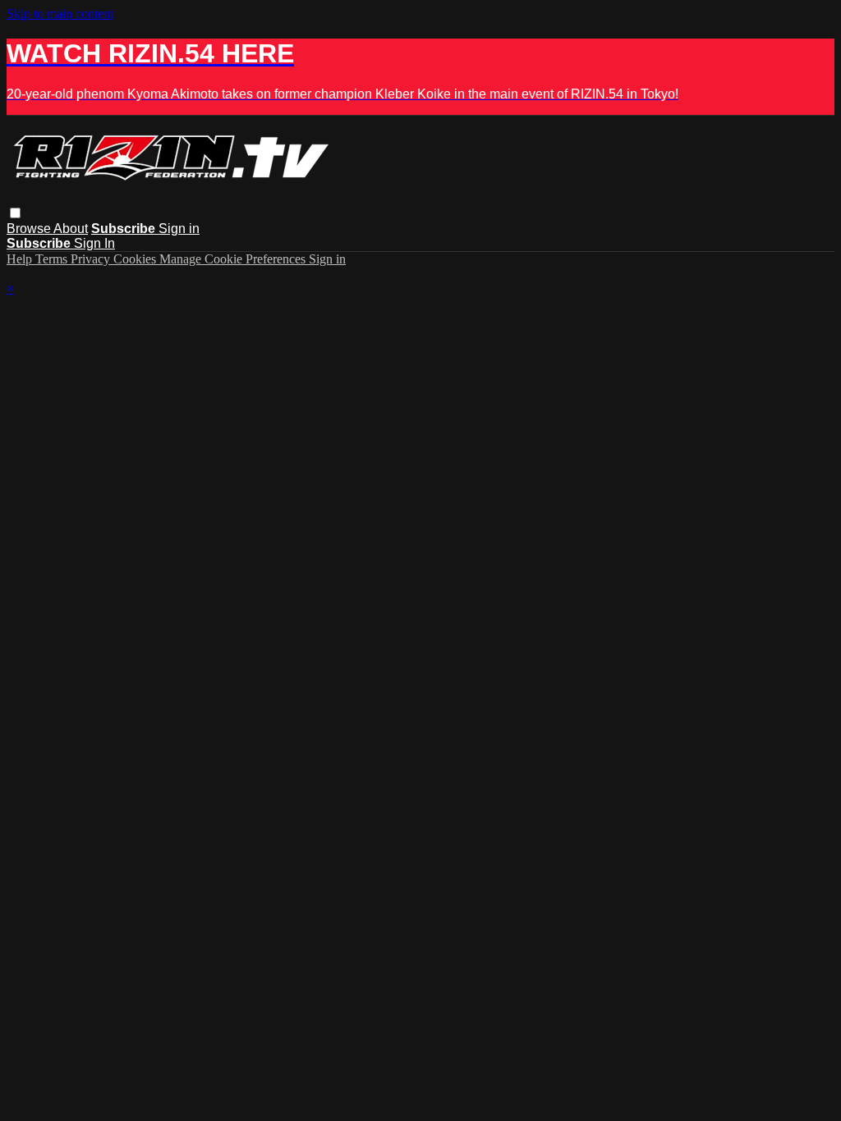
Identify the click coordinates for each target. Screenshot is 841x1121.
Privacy (92, 259)
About (70, 229)
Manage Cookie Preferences (234, 259)
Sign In (94, 243)
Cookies (136, 259)
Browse (30, 229)
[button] (15, 213)
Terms (53, 259)
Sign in (179, 229)
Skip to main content (60, 14)
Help (21, 259)
